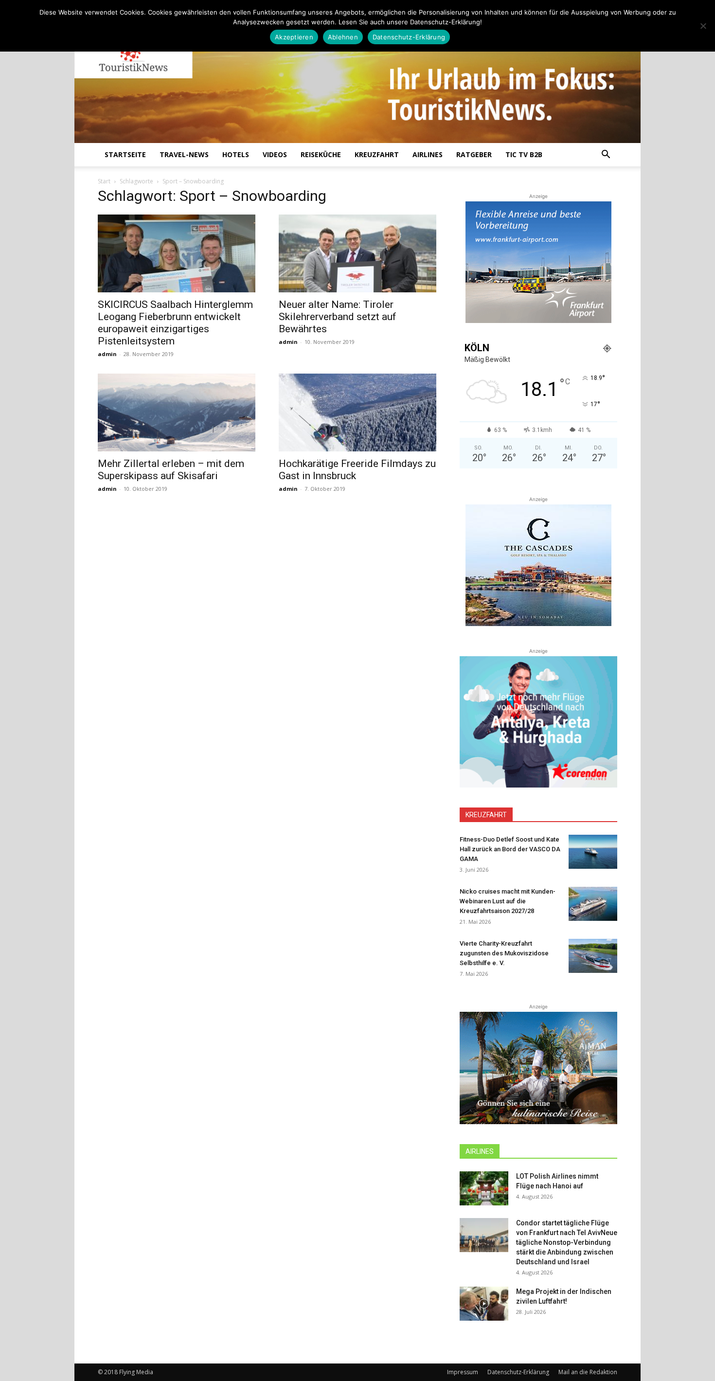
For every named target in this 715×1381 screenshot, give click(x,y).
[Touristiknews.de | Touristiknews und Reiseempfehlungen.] (357, 78)
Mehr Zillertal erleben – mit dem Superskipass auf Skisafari (171, 470)
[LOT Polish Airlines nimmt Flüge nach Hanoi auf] (484, 1188)
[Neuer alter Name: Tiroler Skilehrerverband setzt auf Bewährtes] (357, 253)
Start (104, 181)
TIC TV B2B (523, 154)
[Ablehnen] (703, 26)
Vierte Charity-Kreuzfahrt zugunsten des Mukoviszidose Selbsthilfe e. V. (504, 953)
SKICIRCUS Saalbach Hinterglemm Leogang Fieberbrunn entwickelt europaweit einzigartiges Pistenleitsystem (175, 323)
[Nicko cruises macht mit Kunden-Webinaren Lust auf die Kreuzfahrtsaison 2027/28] (593, 904)
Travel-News (184, 154)
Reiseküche (321, 154)
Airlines (427, 154)
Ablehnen (343, 37)
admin (107, 354)
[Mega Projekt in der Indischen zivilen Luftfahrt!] (484, 1304)
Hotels (235, 154)
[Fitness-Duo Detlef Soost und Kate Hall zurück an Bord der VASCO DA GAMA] (593, 852)
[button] (605, 155)
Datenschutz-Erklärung (518, 1372)
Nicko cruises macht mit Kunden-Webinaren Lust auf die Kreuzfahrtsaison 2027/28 (507, 901)
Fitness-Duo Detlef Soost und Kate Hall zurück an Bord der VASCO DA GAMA (510, 849)
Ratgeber (474, 154)
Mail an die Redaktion (587, 1372)
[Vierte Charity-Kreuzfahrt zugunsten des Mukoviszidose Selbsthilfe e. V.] (593, 956)
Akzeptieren (294, 37)
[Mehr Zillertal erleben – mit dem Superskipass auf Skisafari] (176, 412)
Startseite (125, 154)
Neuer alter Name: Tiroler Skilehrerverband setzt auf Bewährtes (337, 317)
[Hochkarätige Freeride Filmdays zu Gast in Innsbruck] (357, 412)
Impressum (462, 1372)
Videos (275, 154)
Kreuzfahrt (377, 154)
